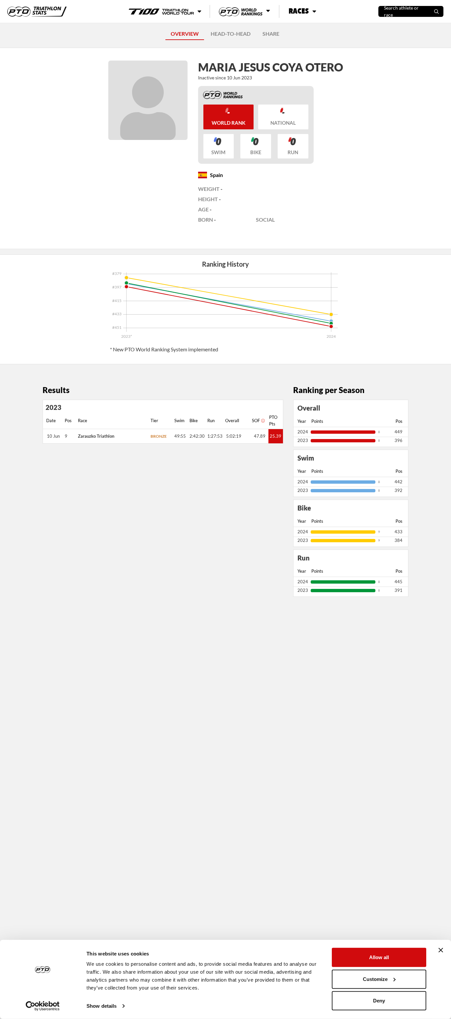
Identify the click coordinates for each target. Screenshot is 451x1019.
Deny (379, 1000)
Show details (102, 1006)
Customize (375, 979)
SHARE (270, 33)
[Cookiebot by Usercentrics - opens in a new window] (43, 1006)
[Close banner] (440, 950)
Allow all (379, 957)
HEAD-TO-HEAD (231, 33)
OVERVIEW (185, 33)
